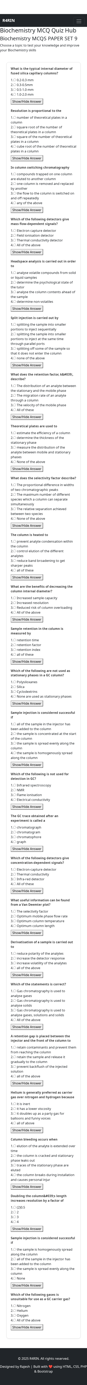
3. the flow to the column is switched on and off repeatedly (42, 195)
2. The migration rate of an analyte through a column (38, 397)
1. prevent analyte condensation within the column (42, 543)
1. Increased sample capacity (34, 598)
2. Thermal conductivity (30, 874)
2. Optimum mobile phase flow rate (39, 916)
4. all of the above (25, 968)
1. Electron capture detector (33, 230)
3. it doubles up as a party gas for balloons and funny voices (37, 1116)
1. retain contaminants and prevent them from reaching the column (43, 1049)
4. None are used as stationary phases (41, 696)
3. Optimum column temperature (37, 921)
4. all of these (22, 570)
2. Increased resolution (30, 603)
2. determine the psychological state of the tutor (42, 284)
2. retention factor (26, 645)
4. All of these (22, 410)
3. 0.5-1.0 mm (22, 89)
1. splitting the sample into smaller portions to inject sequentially (38, 326)
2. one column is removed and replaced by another (42, 186)
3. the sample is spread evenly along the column (42, 745)
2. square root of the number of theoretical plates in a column (36, 129)
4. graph (18, 842)
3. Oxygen (20, 1315)
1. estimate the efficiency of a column (40, 433)
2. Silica (17, 687)
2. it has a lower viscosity (31, 1108)
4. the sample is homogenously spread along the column (41, 755)
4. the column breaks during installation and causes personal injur (42, 1177)
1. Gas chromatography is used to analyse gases (38, 993)
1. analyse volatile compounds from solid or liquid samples (43, 275)
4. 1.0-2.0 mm (22, 94)
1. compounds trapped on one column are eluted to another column (41, 176)
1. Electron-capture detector (33, 869)
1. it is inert (20, 1104)
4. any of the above (26, 203)
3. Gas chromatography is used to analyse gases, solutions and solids (38, 1012)
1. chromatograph (26, 827)
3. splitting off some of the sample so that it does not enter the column (40, 351)
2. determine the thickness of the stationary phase (37, 440)
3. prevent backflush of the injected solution (39, 1069)
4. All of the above (25, 245)
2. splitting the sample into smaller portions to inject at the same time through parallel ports (38, 339)
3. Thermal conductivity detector (37, 240)
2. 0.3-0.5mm (22, 85)
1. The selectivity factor (29, 911)
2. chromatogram (25, 832)
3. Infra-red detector (28, 879)
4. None (18, 1278)
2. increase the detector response (38, 958)
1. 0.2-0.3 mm (22, 80)
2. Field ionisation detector (32, 235)
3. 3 (15, 1217)
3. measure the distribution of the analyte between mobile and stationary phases (40, 452)
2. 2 (15, 1212)
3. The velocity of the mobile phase (38, 405)
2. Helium (19, 1310)
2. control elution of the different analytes (37, 553)
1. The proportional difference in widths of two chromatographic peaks (42, 487)
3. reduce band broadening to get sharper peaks (38, 563)
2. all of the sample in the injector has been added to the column (40, 1261)
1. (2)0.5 (18, 1207)
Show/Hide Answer (26, 101)
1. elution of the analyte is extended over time (43, 1148)
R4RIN (8, 20)
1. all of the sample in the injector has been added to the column (40, 726)
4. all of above (22, 1123)
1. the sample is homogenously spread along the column (41, 1251)
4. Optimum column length (33, 926)
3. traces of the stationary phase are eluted (40, 1167)
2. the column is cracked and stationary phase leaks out (42, 1158)
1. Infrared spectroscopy (31, 785)
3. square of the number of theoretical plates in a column (41, 139)
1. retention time (25, 640)
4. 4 (15, 1222)
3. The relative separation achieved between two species (38, 511)
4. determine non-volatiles (32, 301)
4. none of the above (28, 358)
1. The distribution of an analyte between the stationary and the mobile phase (43, 388)
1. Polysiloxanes (24, 682)
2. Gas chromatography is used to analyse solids (38, 1003)
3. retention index (25, 649)
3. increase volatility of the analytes (39, 963)
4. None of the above (28, 462)
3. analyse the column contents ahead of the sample (43, 294)
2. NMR (17, 790)
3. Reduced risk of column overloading (41, 607)
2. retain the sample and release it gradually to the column (38, 1059)
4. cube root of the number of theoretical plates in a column (43, 148)
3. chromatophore (26, 837)
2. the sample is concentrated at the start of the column (43, 736)
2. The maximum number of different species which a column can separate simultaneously (40, 499)
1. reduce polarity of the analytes (37, 953)
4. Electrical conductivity (30, 799)
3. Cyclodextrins (24, 691)
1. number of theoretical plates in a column (39, 120)
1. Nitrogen (21, 1306)
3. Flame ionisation (26, 795)
